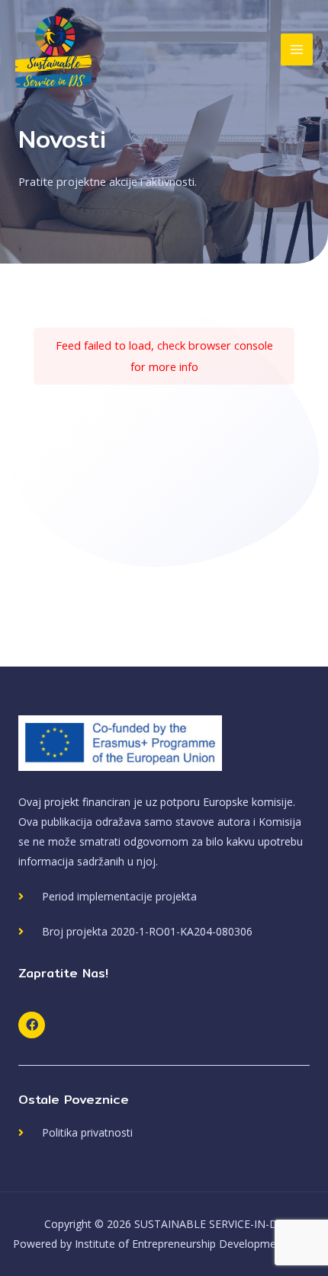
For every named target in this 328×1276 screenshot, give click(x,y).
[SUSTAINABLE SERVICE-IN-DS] (53, 49)
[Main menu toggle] (297, 50)
